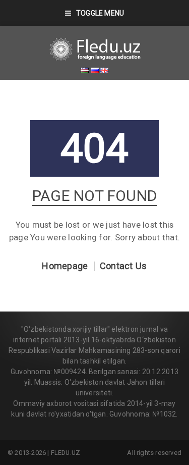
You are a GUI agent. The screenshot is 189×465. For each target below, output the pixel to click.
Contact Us (123, 266)
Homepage (65, 266)
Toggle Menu (100, 13)
